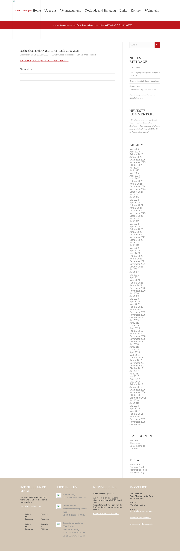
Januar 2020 (136, 309)
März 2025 (135, 178)
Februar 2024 (136, 205)
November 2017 (138, 365)
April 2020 (135, 301)
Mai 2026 (134, 149)
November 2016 (138, 392)
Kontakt (136, 10)
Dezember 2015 (138, 419)
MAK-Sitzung (135, 67)
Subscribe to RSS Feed (44, 526)
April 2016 (135, 408)
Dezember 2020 (138, 288)
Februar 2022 (136, 256)
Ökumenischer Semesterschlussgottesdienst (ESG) (77, 508)
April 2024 (135, 202)
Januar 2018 (136, 360)
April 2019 (135, 328)
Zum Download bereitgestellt (63, 55)
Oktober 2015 (136, 424)
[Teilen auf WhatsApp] (67, 76)
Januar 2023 (136, 232)
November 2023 (138, 213)
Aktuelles (134, 440)
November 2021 (138, 264)
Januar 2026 (136, 157)
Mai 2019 (134, 325)
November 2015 (138, 422)
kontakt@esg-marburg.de (141, 511)
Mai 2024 (134, 200)
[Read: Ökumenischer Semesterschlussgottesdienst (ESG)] (58, 506)
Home (37, 10)
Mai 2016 (134, 406)
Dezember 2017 (138, 363)
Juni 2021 (134, 272)
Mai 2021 (134, 275)
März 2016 (135, 411)
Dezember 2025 (138, 160)
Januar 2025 (136, 184)
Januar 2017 (136, 387)
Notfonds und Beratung (100, 10)
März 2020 (135, 304)
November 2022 (138, 237)
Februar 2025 (136, 181)
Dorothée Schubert (88, 55)
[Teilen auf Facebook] (29, 76)
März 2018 (135, 355)
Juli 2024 (134, 194)
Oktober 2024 (136, 192)
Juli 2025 (134, 168)
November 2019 (138, 315)
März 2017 (135, 382)
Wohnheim (152, 10)
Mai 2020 (134, 299)
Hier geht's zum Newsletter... (106, 513)
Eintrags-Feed (137, 467)
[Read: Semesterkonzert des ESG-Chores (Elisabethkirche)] (58, 524)
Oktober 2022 (136, 240)
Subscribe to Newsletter (45, 516)
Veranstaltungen (70, 10)
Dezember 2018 (138, 336)
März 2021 (135, 280)
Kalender (134, 448)
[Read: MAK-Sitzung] (58, 495)
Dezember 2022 (138, 234)
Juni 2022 (134, 245)
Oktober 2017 (136, 368)
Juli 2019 (134, 320)
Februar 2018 (136, 357)
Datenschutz (147, 524)
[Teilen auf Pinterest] (86, 76)
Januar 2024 (136, 208)
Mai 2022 (134, 248)
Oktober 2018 (136, 341)
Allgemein (135, 443)
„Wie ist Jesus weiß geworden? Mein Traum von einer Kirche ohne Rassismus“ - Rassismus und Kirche (144, 122)
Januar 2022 (136, 258)
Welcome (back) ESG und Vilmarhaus (144, 81)
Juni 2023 (134, 221)
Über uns (50, 10)
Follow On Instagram (29, 526)
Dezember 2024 (138, 186)
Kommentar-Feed (138, 470)
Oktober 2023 (136, 216)
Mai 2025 (134, 173)
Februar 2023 (136, 229)
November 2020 (138, 291)
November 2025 (138, 162)
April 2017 (135, 379)
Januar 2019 (136, 333)
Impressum (135, 524)
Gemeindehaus (137, 446)
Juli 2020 (134, 293)
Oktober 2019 (136, 317)
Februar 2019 (136, 331)
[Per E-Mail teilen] (105, 76)
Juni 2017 (134, 373)
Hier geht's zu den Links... (31, 506)
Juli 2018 (134, 344)
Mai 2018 (134, 349)
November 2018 (138, 339)
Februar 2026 (136, 154)
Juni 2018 (134, 347)
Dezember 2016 (138, 390)
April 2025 (135, 176)
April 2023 (135, 226)
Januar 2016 (136, 416)
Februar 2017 (136, 384)
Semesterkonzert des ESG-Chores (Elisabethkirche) (73, 526)
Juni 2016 (134, 403)
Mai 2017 (134, 376)
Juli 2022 (134, 242)
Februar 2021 (136, 283)
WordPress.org (137, 472)
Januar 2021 (136, 285)
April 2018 (135, 352)
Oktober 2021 (136, 267)
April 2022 (135, 250)
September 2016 (138, 398)
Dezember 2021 (138, 261)
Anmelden (135, 464)
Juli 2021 (134, 269)
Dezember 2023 (138, 210)
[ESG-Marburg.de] (26, 19)
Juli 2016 (134, 400)
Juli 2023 (134, 218)
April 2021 (135, 277)
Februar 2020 (136, 307)
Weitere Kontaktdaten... (140, 518)
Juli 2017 (134, 371)
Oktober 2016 (136, 395)
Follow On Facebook (29, 516)
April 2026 (135, 151)
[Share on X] (48, 76)
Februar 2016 (136, 414)
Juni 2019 (134, 323)
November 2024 (138, 189)
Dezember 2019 (138, 312)
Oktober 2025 (136, 165)
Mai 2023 (134, 224)
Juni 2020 (134, 296)
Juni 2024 (134, 197)
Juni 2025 (134, 170)
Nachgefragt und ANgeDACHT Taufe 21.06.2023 (44, 60)
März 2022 (135, 253)
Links (123, 10)
